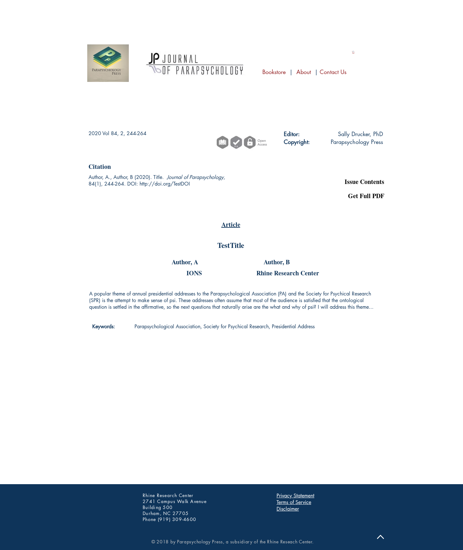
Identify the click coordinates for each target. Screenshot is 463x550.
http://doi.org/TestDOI (165, 183)
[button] (353, 165)
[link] (353, 52)
